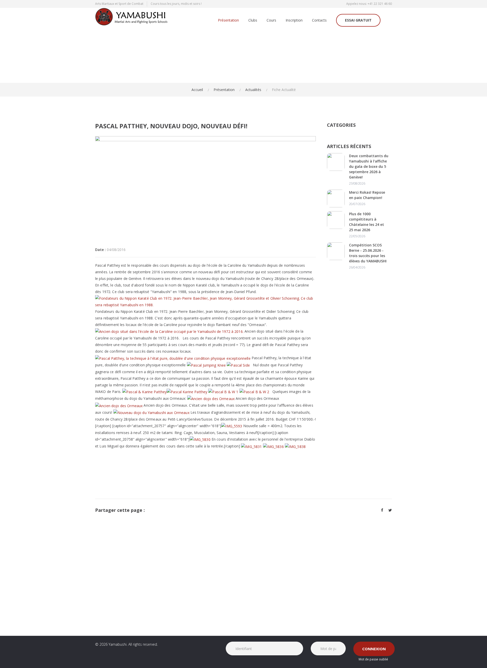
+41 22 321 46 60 (380, 4)
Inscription (294, 20)
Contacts (319, 20)
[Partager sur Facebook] (382, 510)
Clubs (252, 20)
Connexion (374, 648)
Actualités (253, 89)
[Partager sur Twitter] (390, 510)
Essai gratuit (358, 20)
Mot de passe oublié (373, 659)
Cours (271, 20)
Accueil (197, 89)
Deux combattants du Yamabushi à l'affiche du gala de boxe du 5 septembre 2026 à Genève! (368, 166)
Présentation (228, 20)
